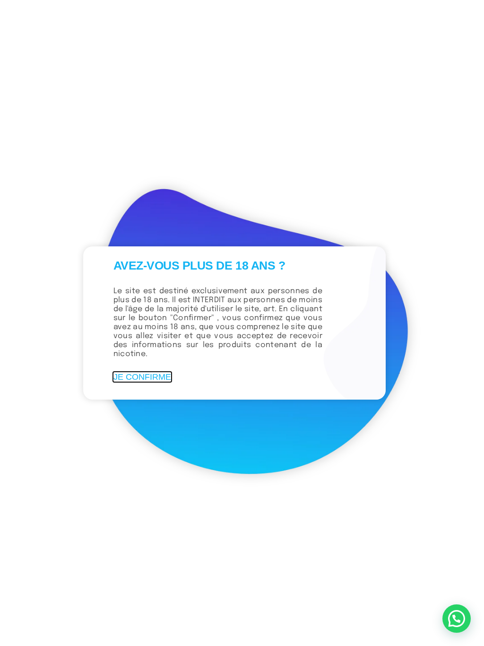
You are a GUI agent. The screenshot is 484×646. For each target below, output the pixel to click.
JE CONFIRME (142, 377)
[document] (242, 323)
